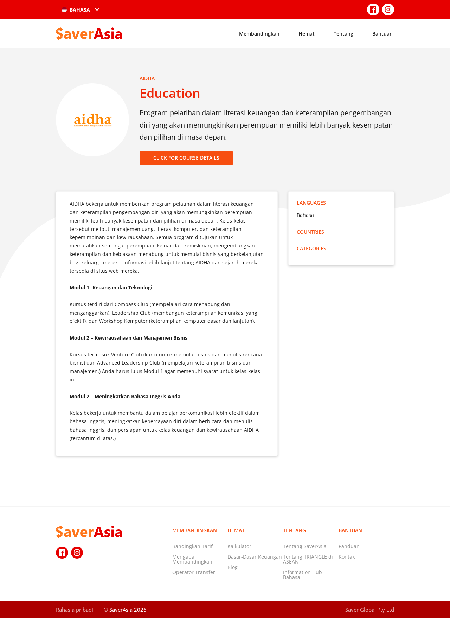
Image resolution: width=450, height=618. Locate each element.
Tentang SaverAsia (305, 546)
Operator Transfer (193, 572)
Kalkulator (239, 546)
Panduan (349, 546)
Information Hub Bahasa (302, 574)
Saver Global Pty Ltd (369, 609)
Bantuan (382, 33)
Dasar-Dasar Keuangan (254, 556)
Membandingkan (259, 33)
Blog (232, 567)
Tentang (343, 33)
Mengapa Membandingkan (192, 559)
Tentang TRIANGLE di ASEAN (308, 559)
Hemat (306, 33)
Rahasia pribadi (74, 609)
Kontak (347, 556)
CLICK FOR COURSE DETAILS (186, 157)
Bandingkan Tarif (192, 546)
